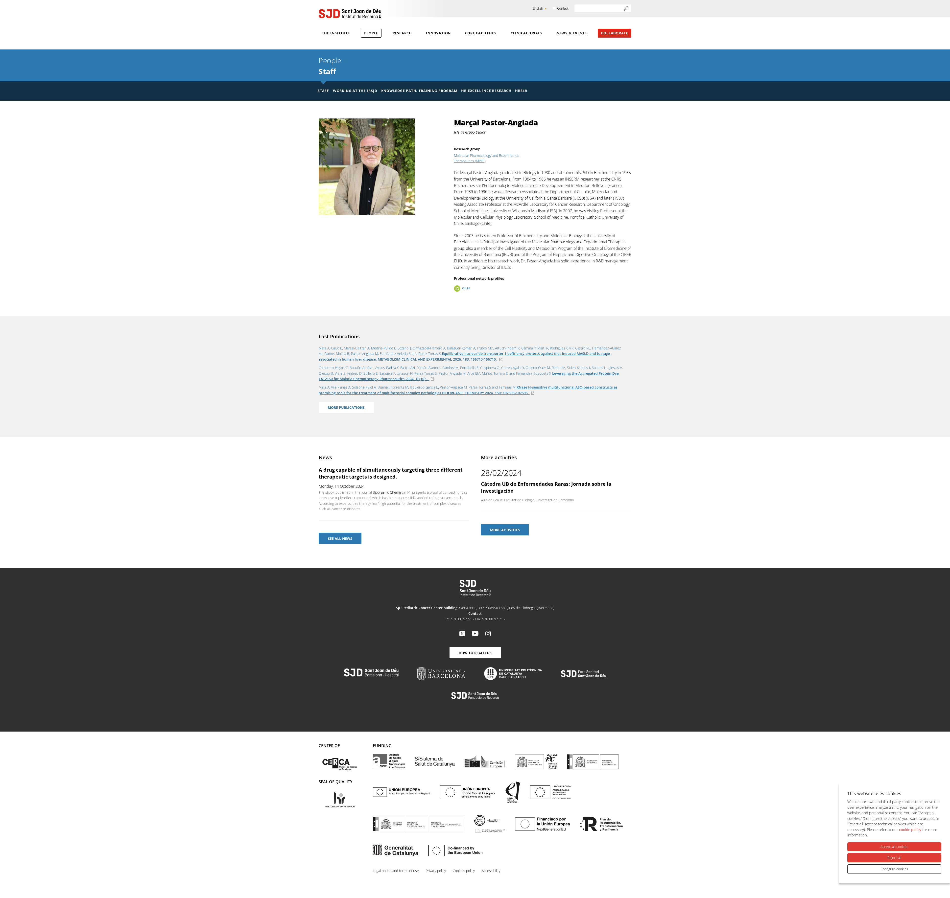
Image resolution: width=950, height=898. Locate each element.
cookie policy (910, 829)
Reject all (894, 857)
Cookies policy (464, 870)
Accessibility (491, 870)
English (538, 8)
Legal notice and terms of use (396, 870)
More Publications (346, 407)
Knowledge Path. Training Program (419, 90)
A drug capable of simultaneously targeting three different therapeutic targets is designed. (391, 473)
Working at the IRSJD (355, 90)
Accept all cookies (894, 846)
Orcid (466, 288)
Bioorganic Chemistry (389, 492)
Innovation (438, 33)
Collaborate (614, 33)
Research (402, 33)
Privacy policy (436, 870)
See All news (340, 538)
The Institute (336, 33)
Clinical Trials (527, 33)
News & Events (572, 33)
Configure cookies (894, 869)
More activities (505, 530)
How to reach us (475, 652)
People (371, 33)
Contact (563, 8)
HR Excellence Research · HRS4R (494, 90)
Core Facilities (481, 33)
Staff (327, 71)
